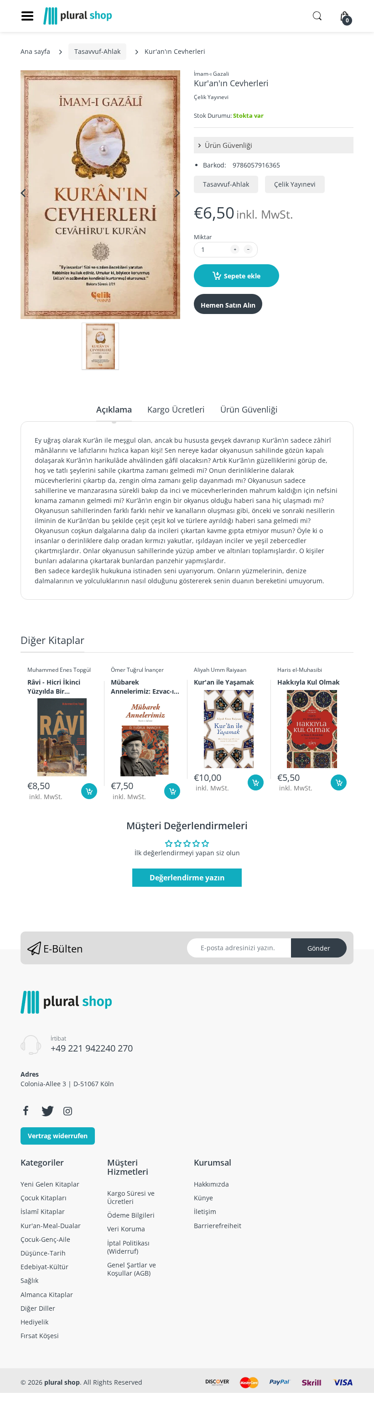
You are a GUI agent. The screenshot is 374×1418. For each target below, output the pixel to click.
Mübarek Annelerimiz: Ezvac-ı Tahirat (142, 686)
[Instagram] (67, 1111)
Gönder (318, 948)
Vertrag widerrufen (58, 1135)
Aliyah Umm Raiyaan (220, 670)
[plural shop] (77, 16)
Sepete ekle (242, 276)
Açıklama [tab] (114, 409)
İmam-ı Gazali (211, 74)
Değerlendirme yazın (187, 878)
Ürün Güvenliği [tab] (249, 409)
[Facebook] (26, 1111)
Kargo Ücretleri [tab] (176, 409)
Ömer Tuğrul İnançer (137, 670)
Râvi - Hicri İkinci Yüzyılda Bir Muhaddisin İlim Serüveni (53, 686)
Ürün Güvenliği (227, 145)
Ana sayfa (35, 51)
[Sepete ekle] (89, 791)
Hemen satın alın (228, 305)
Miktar (203, 237)
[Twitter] (47, 1111)
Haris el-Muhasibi (299, 670)
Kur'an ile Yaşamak (224, 682)
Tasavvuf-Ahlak (97, 51)
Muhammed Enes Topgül (59, 670)
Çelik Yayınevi (211, 97)
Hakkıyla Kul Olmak (308, 682)
